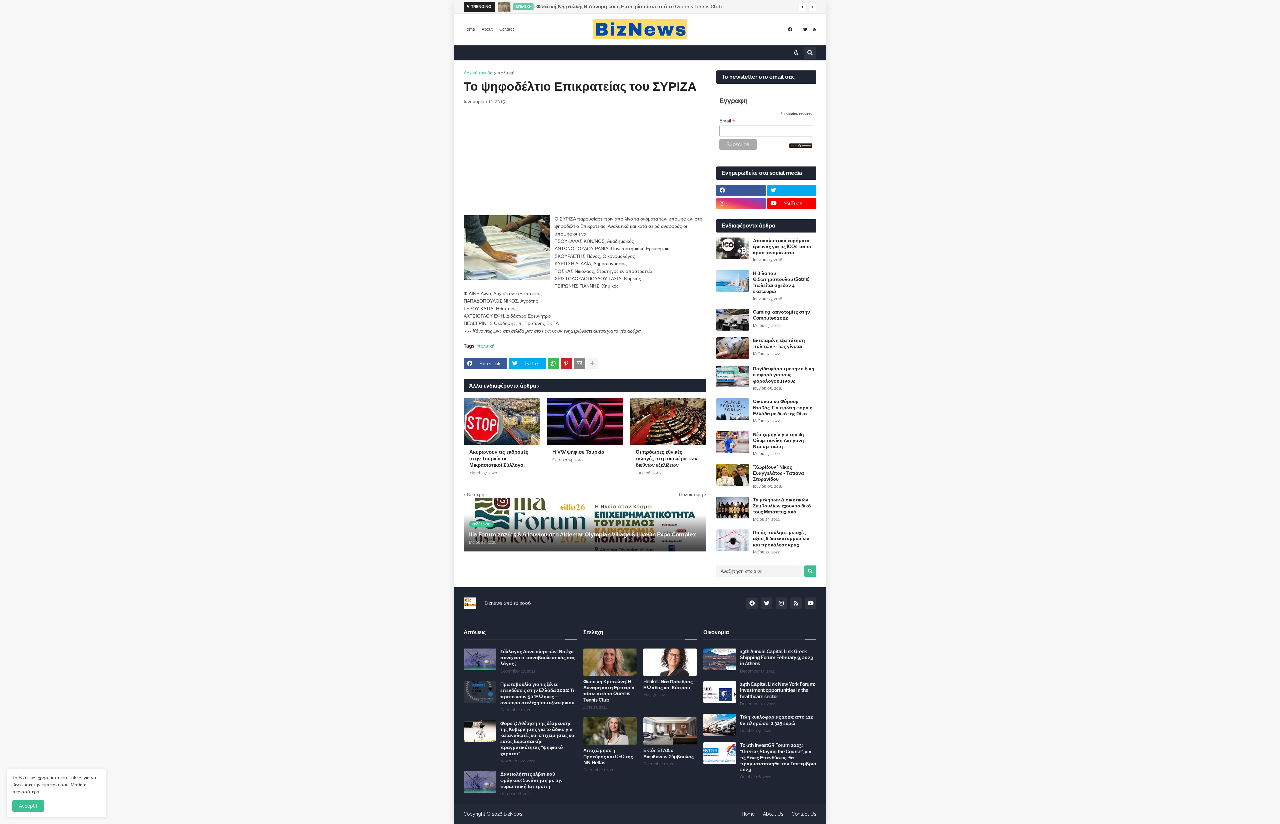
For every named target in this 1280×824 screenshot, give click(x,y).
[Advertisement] (585, 160)
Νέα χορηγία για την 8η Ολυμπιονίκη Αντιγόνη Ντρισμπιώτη (778, 440)
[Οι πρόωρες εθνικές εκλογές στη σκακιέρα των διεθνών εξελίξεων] (668, 421)
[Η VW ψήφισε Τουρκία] (585, 421)
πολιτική (506, 72)
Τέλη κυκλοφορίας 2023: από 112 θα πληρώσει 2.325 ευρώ (776, 720)
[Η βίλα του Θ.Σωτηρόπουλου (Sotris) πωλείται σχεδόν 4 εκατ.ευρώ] (732, 281)
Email (727, 121)
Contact (506, 29)
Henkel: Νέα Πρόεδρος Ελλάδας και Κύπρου (668, 684)
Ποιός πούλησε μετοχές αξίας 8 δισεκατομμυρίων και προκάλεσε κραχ (781, 538)
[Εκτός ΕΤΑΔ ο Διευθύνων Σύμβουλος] (670, 731)
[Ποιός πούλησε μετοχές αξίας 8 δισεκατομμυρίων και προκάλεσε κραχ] (732, 540)
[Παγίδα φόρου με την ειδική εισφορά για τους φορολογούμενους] (732, 376)
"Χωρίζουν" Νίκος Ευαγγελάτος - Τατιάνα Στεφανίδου (778, 473)
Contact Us (804, 814)
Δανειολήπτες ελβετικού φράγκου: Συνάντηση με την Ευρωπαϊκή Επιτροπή (531, 780)
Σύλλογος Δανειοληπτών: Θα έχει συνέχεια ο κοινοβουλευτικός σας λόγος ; (537, 657)
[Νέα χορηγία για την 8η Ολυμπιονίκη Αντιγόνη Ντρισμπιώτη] (732, 442)
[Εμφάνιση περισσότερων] (592, 363)
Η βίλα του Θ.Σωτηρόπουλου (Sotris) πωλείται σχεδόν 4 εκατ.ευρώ (781, 282)
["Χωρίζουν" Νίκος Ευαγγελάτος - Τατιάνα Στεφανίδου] (732, 475)
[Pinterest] (566, 363)
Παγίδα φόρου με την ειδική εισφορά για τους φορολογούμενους (783, 374)
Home (469, 29)
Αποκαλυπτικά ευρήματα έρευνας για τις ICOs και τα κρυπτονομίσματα (782, 246)
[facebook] (790, 29)
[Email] (579, 363)
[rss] (814, 29)
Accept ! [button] (28, 806)
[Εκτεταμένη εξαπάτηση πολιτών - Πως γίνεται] (732, 348)
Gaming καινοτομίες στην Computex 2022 (781, 315)
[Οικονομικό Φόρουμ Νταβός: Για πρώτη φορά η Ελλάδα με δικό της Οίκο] (732, 409)
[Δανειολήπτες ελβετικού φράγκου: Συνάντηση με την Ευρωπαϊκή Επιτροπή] (480, 782)
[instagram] (741, 203)
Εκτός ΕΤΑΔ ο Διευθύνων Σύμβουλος (668, 753)
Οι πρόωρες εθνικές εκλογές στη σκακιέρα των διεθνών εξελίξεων (666, 458)
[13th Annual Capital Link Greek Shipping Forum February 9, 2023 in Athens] (719, 659)
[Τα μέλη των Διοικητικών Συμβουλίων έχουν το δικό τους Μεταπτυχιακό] (732, 507)
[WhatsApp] (553, 363)
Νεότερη (475, 494)
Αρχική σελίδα (478, 72)
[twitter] (805, 29)
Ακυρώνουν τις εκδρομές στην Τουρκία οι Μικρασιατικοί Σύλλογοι (498, 458)
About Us (773, 814)
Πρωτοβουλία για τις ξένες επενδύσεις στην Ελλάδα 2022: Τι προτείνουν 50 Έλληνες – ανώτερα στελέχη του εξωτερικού (537, 693)
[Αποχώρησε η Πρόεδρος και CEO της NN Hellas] (610, 731)
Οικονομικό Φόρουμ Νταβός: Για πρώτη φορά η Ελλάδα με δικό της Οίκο (783, 407)
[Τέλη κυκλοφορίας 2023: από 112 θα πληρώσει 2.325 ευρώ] (719, 725)
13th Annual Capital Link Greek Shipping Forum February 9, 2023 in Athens (776, 657)
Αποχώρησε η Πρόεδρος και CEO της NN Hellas (608, 756)
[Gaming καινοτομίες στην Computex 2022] (732, 320)
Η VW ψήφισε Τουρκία (578, 452)
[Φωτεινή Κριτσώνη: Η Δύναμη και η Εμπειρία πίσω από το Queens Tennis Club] (503, 7)
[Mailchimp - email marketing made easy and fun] (801, 146)
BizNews (513, 814)
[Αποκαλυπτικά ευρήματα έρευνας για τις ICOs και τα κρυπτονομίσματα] (732, 248)
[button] (803, 7)
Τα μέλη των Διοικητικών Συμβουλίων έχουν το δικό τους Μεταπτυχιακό (782, 505)
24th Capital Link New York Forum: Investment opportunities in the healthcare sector (777, 690)
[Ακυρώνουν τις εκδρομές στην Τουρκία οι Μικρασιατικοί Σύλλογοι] (502, 421)
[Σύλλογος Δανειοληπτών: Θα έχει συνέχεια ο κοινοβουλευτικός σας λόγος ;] (480, 659)
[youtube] (810, 603)
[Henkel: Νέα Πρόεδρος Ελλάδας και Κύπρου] (670, 662)
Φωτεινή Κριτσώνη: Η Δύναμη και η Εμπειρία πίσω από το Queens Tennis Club (628, 7)
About (487, 29)
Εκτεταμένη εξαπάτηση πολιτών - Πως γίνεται (779, 343)
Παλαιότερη (691, 494)
